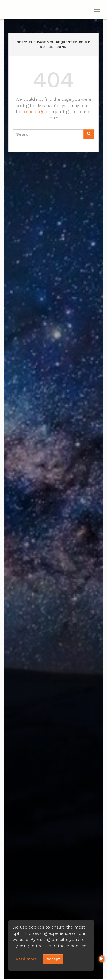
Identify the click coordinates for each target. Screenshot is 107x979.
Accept (53, 959)
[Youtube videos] (101, 958)
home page (33, 111)
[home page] (37, 10)
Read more (26, 959)
